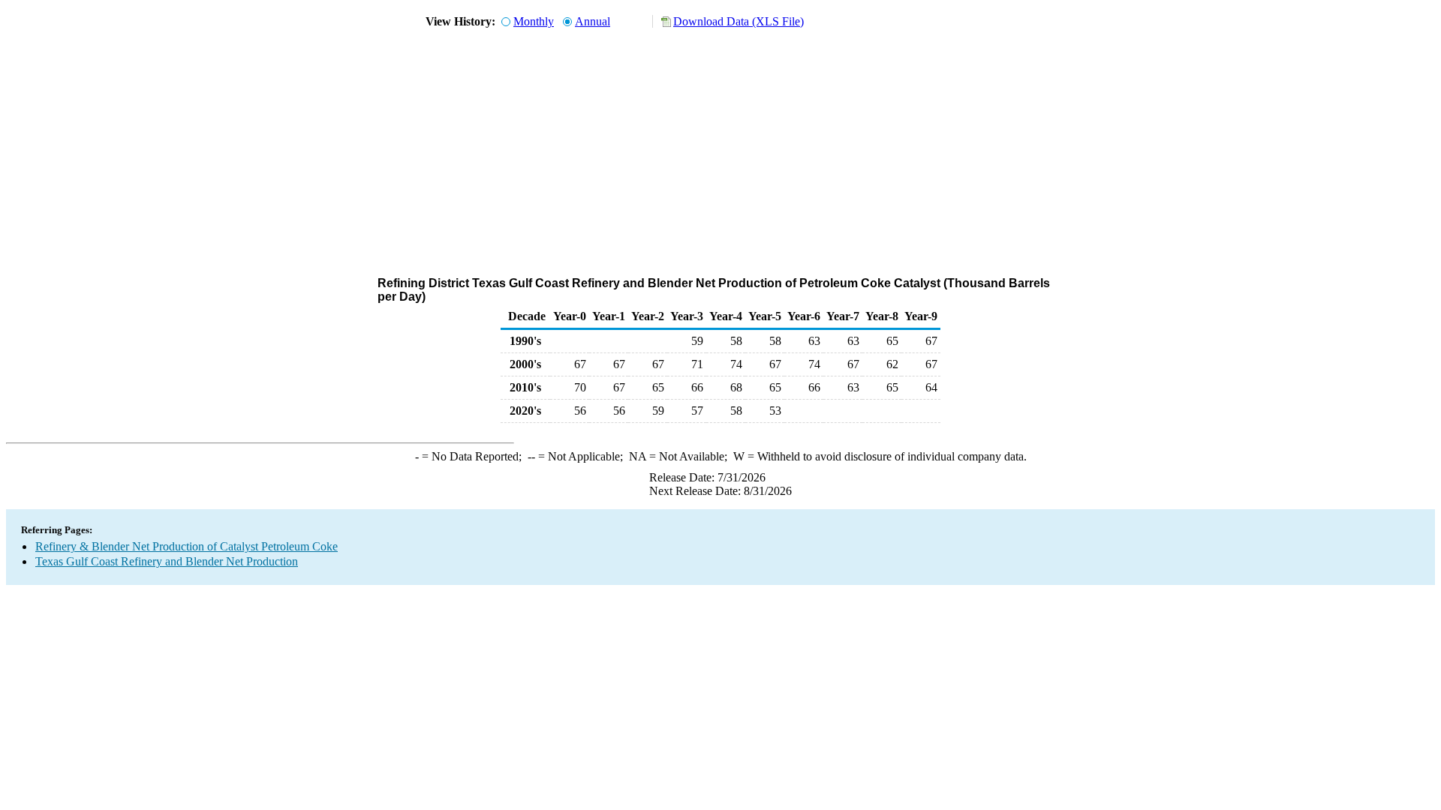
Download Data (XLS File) (738, 21)
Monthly (533, 21)
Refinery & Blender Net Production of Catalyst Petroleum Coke (186, 546)
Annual (592, 21)
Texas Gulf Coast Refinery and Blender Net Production (166, 561)
